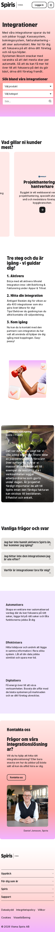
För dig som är (19, 882)
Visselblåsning (21, 917)
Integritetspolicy (25, 909)
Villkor (41, 909)
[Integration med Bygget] (37, 210)
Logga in (39, 4)
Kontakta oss (16, 777)
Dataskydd (7, 909)
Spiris (19, 890)
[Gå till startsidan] (12, 5)
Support (19, 897)
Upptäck (19, 874)
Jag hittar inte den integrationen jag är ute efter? (27, 557)
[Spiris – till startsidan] (27, 856)
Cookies (6, 917)
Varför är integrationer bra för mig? (27, 570)
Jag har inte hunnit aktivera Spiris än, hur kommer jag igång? (27, 543)
